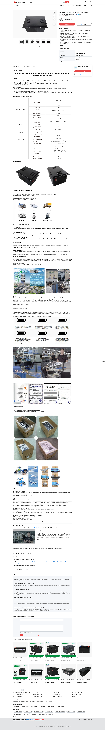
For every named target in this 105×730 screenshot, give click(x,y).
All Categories (17, 5)
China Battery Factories (18, 711)
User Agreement (58, 726)
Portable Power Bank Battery (57, 696)
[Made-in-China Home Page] (19, 2)
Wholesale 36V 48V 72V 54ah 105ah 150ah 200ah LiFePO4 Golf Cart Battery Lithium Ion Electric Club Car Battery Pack (36, 659)
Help (72, 5)
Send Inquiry (67, 24)
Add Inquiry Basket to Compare (35, 46)
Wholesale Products (52, 722)
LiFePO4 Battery (35, 561)
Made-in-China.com (48, 724)
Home (14, 7)
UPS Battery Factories (28, 711)
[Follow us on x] (85, 719)
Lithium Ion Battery (28, 561)
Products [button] (30, 2)
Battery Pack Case (61, 706)
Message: (17, 625)
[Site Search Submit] (67, 2)
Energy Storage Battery (48, 561)
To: (18, 622)
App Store (16, 719)
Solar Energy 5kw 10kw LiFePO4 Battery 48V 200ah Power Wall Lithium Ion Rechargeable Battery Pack (68, 681)
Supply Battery (26, 714)
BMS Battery (62, 561)
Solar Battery (40, 561)
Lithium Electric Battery (18, 714)
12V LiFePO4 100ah (24, 563)
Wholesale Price (59, 722)
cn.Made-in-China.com (63, 724)
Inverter (73, 696)
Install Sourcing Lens (40, 719)
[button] (64, 2)
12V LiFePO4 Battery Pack (17, 694)
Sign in (91, 2)
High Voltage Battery (56, 561)
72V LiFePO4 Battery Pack (37, 696)
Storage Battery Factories (38, 711)
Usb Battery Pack (43, 706)
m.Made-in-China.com (55, 724)
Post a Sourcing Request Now (43, 635)
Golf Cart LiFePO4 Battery (56, 692)
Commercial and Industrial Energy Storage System (21, 692)
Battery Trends (41, 714)
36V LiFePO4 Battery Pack (56, 694)
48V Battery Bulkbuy (49, 714)
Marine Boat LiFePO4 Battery (77, 692)
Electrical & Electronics (20, 7)
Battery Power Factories (49, 711)
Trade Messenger (30, 719)
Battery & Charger (25, 706)
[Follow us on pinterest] (89, 719)
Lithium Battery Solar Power (60, 711)
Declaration (64, 726)
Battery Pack (40, 7)
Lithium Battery (22, 561)
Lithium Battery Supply (81, 711)
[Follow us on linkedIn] (91, 719)
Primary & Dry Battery (33, 706)
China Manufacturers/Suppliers (43, 722)
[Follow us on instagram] (86, 719)
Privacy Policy (69, 726)
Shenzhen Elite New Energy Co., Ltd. (68, 14)
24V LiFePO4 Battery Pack (37, 694)
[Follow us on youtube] (88, 719)
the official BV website (38, 527)
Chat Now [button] (85, 24)
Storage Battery (16, 706)
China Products (35, 722)
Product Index (71, 722)
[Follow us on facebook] (83, 719)
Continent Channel (65, 722)
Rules (91, 5)
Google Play (22, 719)
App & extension (78, 5)
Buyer (67, 5)
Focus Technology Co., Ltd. (45, 726)
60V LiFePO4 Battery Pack (17, 696)
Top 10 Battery (33, 714)
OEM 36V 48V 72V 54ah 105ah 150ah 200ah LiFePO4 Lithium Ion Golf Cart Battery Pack (67, 659)
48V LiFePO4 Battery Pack (76, 694)
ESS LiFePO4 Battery (36, 692)
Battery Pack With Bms (52, 706)
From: (18, 620)
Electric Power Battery (71, 711)
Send (21, 635)
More (14, 716)
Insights (75, 722)
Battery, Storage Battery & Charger (31, 7)
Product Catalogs (28, 690)
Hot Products (30, 722)
